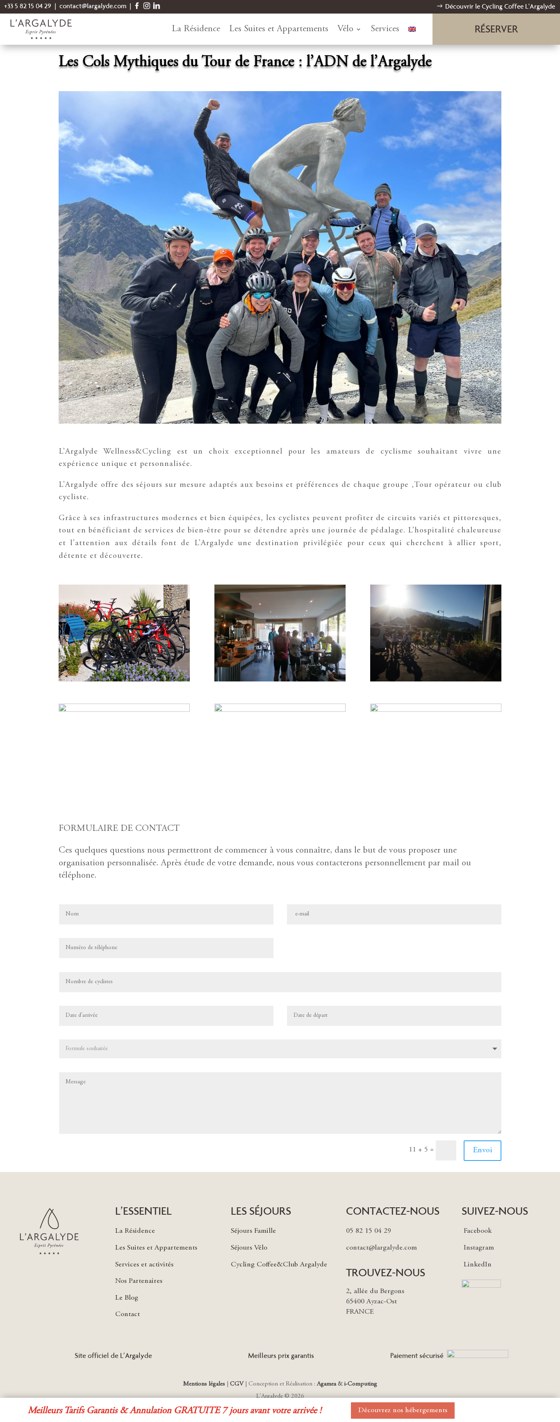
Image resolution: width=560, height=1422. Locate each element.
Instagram (479, 1248)
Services (385, 29)
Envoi (482, 1150)
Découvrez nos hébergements (402, 1410)
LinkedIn (478, 1264)
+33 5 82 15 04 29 (27, 6)
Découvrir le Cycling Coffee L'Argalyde (500, 6)
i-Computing (360, 1384)
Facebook (478, 1231)
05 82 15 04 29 (368, 1231)
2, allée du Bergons (375, 1291)
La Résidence (196, 29)
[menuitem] (412, 29)
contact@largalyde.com (92, 6)
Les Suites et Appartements (278, 29)
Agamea (326, 1384)
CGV (237, 1384)
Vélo (345, 29)
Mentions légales (204, 1384)
